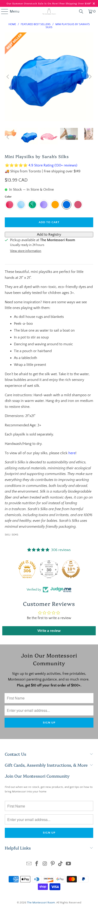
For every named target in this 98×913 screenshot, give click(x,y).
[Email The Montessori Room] (29, 864)
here (71, 453)
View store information (25, 251)
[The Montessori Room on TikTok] (60, 864)
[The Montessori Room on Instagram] (44, 864)
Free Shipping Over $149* (75, 3)
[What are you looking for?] (81, 11)
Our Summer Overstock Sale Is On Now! (33, 3)
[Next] (89, 76)
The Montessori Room (41, 902)
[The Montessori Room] (49, 11)
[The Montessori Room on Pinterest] (52, 864)
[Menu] (2, 11)
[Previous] (8, 76)
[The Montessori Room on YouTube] (68, 864)
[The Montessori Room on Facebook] (37, 864)
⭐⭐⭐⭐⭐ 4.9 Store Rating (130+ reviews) (41, 165)
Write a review (49, 631)
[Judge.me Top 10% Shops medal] (71, 569)
